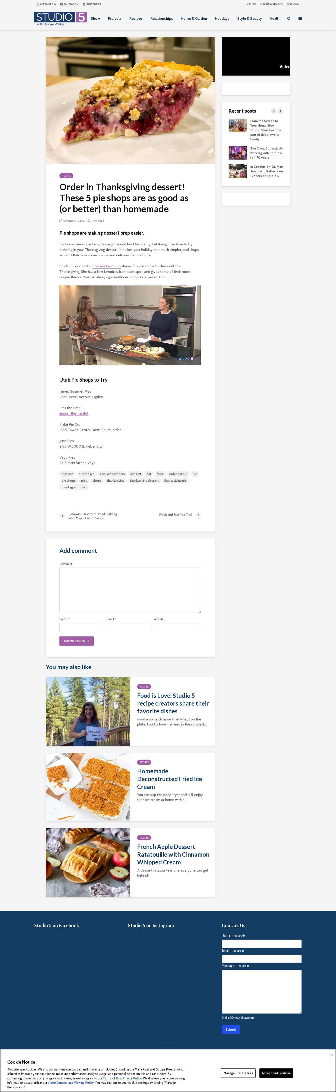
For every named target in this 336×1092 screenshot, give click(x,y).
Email (111, 619)
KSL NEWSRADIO (271, 4)
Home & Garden (194, 18)
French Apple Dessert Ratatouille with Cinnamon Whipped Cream (173, 854)
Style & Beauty (249, 18)
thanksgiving (115, 480)
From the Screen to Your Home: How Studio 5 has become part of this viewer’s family (265, 130)
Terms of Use (112, 1078)
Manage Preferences (238, 1073)
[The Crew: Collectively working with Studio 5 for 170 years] (238, 152)
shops (97, 480)
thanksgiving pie (175, 480)
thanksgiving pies (74, 487)
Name (64, 619)
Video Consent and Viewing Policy (71, 1083)
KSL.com (293, 4)
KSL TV (251, 4)
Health (275, 18)
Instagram (47, 4)
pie (195, 474)
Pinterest (93, 4)
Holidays (222, 18)
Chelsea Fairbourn (107, 266)
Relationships (161, 18)
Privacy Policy (132, 1078)
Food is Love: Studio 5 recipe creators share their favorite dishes (173, 703)
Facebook (70, 4)
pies (84, 480)
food (160, 474)
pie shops (69, 480)
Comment (65, 563)
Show (95, 18)
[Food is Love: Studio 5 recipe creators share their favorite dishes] (88, 711)
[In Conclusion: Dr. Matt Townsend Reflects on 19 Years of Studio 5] (238, 171)
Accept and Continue (276, 1073)
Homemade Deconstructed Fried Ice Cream (169, 778)
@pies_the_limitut (73, 413)
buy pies (67, 474)
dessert (135, 474)
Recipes (136, 18)
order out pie (178, 474)
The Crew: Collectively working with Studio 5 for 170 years (266, 153)
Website (159, 619)
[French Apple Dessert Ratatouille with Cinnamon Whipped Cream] (88, 862)
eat (149, 474)
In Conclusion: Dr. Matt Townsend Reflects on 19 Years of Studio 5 (266, 171)
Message (235, 966)
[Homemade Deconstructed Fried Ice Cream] (88, 787)
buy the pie (86, 474)
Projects (115, 18)
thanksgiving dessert (144, 480)
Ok (331, 1055)
